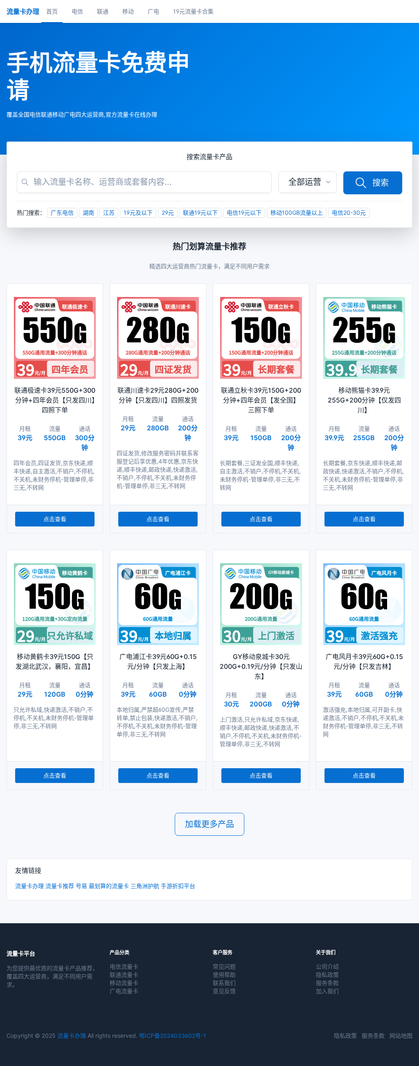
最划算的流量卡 (109, 885)
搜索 (380, 183)
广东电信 (62, 212)
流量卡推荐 (59, 885)
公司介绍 (327, 966)
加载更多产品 (209, 824)
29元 (168, 212)
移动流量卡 (124, 982)
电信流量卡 (124, 966)
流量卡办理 (29, 885)
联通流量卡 (124, 974)
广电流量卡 (124, 990)
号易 (81, 885)
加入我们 (327, 990)
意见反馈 (224, 990)
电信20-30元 (349, 212)
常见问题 (224, 966)
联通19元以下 (200, 212)
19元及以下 (138, 212)
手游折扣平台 (178, 885)
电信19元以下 (244, 212)
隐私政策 (327, 974)
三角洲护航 (145, 885)
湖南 (88, 212)
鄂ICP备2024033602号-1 (172, 1035)
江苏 (109, 212)
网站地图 (401, 1035)
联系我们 (224, 982)
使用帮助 (224, 974)
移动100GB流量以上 (296, 212)
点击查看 (54, 518)
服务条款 (327, 982)
